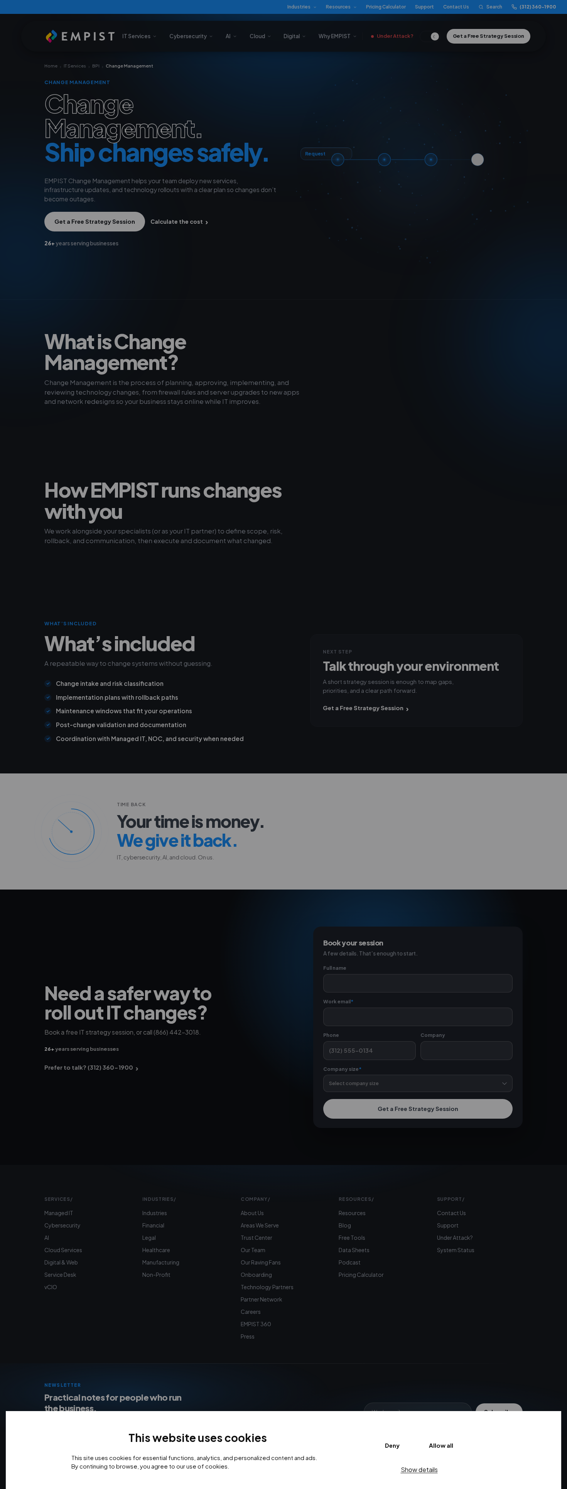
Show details (419, 1469)
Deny (392, 1445)
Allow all (441, 1445)
